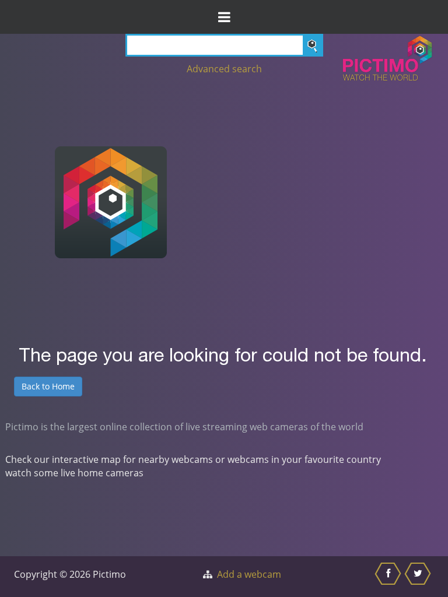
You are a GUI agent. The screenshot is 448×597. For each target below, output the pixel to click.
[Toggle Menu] (224, 17)
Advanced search (224, 68)
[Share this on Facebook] (389, 576)
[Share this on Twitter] (419, 576)
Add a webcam (249, 574)
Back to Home (48, 386)
